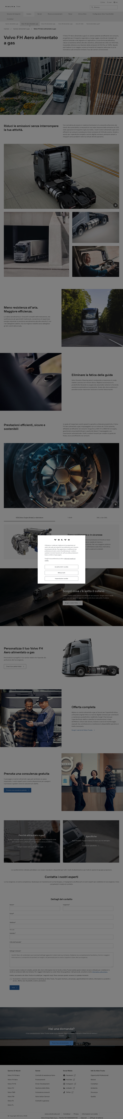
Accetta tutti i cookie (61, 567)
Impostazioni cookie (61, 578)
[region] (61, 559)
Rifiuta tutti (61, 573)
